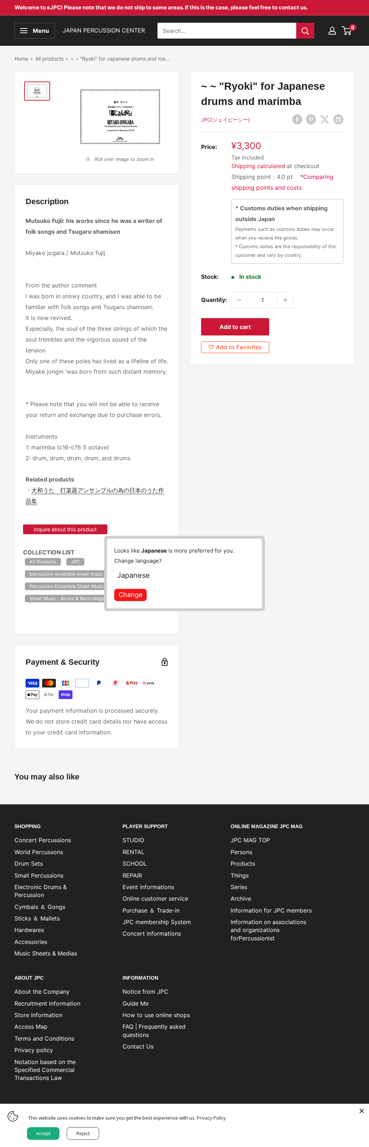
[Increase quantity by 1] (285, 300)
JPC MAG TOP (250, 840)
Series (239, 887)
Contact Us (138, 1046)
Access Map (31, 1026)
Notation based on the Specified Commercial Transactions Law (45, 1070)
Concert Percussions (42, 840)
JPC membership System (157, 922)
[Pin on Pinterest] (311, 119)
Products (243, 863)
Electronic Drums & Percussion (40, 890)
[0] (346, 30)
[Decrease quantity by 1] (239, 300)
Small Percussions (38, 875)
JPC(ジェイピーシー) (225, 120)
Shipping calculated (258, 166)
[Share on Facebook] (297, 119)
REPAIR (132, 875)
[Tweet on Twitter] (325, 119)
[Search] (305, 31)
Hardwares (29, 929)
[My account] (332, 31)
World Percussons (38, 852)
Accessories (30, 941)
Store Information (38, 1015)
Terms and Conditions (44, 1038)
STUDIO (133, 840)
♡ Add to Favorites (235, 347)
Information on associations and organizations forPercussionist (268, 930)
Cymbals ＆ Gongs (39, 906)
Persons (241, 852)
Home (21, 59)
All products (49, 59)
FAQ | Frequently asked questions (154, 1030)
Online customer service (155, 898)
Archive (241, 898)
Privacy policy (33, 1050)
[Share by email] (338, 119)
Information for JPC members (271, 910)
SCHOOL (135, 863)
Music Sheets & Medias (45, 953)
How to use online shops (156, 1015)
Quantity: (214, 299)
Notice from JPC (145, 991)
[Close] (361, 1111)
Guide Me (135, 1003)
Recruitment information (47, 1003)
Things (240, 875)
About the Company (42, 991)
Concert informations (152, 933)
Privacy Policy (211, 1118)
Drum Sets (28, 863)
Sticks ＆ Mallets (37, 918)
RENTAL (134, 852)
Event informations (148, 887)
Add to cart (235, 326)
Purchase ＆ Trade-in (151, 910)
